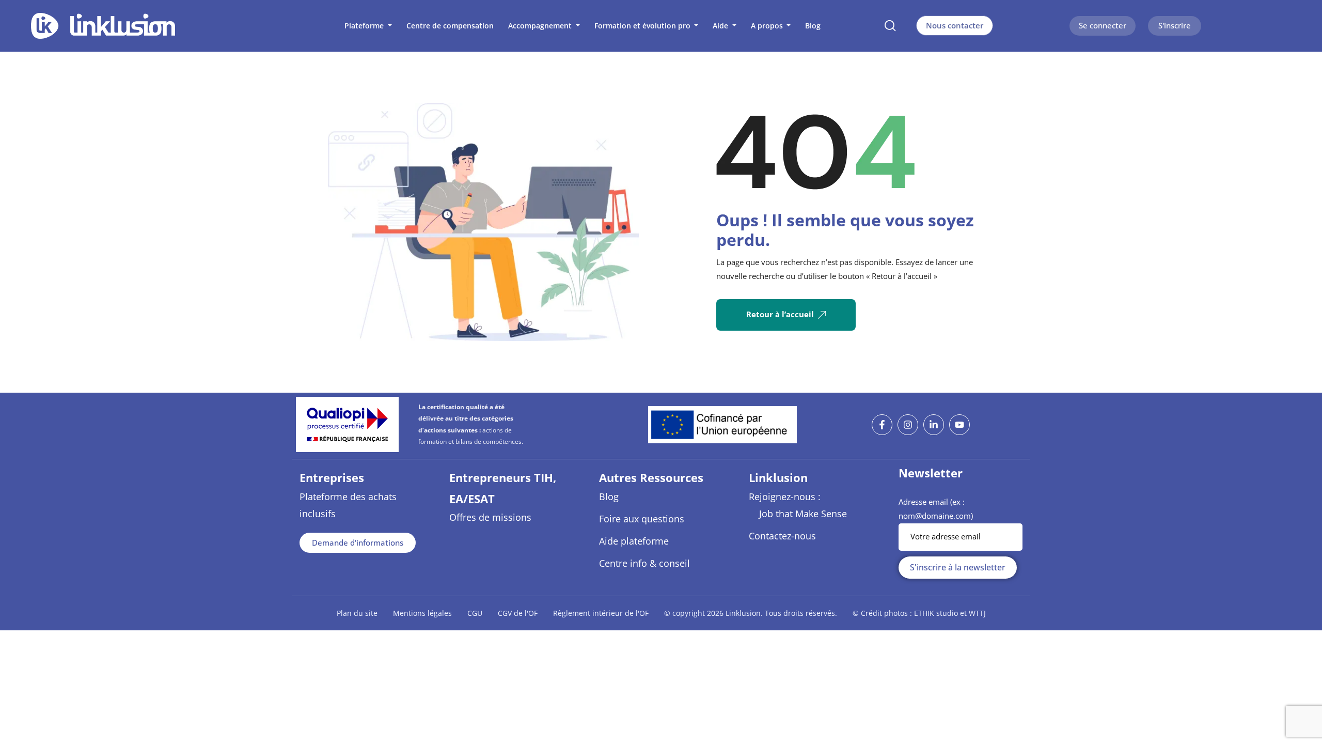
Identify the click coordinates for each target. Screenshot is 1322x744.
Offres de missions (490, 517)
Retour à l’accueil (780, 314)
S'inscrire (1174, 25)
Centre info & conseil (644, 563)
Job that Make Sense (803, 513)
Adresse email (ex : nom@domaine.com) (936, 509)
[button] (368, 26)
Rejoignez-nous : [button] (785, 496)
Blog (609, 496)
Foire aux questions (641, 519)
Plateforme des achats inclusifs (348, 505)
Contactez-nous (782, 536)
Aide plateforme (634, 541)
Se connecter (1102, 25)
